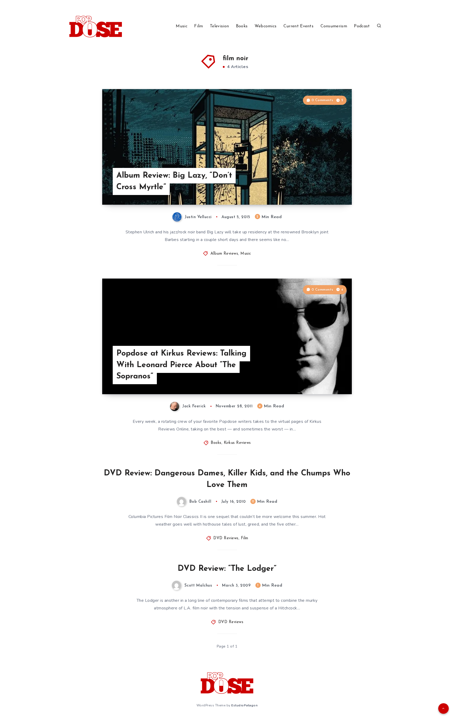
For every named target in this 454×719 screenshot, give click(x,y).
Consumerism (334, 26)
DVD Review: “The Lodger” (227, 569)
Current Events (298, 26)
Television (219, 26)
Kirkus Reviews (237, 443)
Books (242, 26)
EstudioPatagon (244, 705)
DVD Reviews (226, 538)
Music (181, 26)
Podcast (362, 26)
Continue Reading (327, 189)
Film (198, 26)
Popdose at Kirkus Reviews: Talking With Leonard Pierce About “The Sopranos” (181, 365)
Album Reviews (224, 254)
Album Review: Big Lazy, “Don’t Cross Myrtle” (174, 181)
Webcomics (266, 26)
